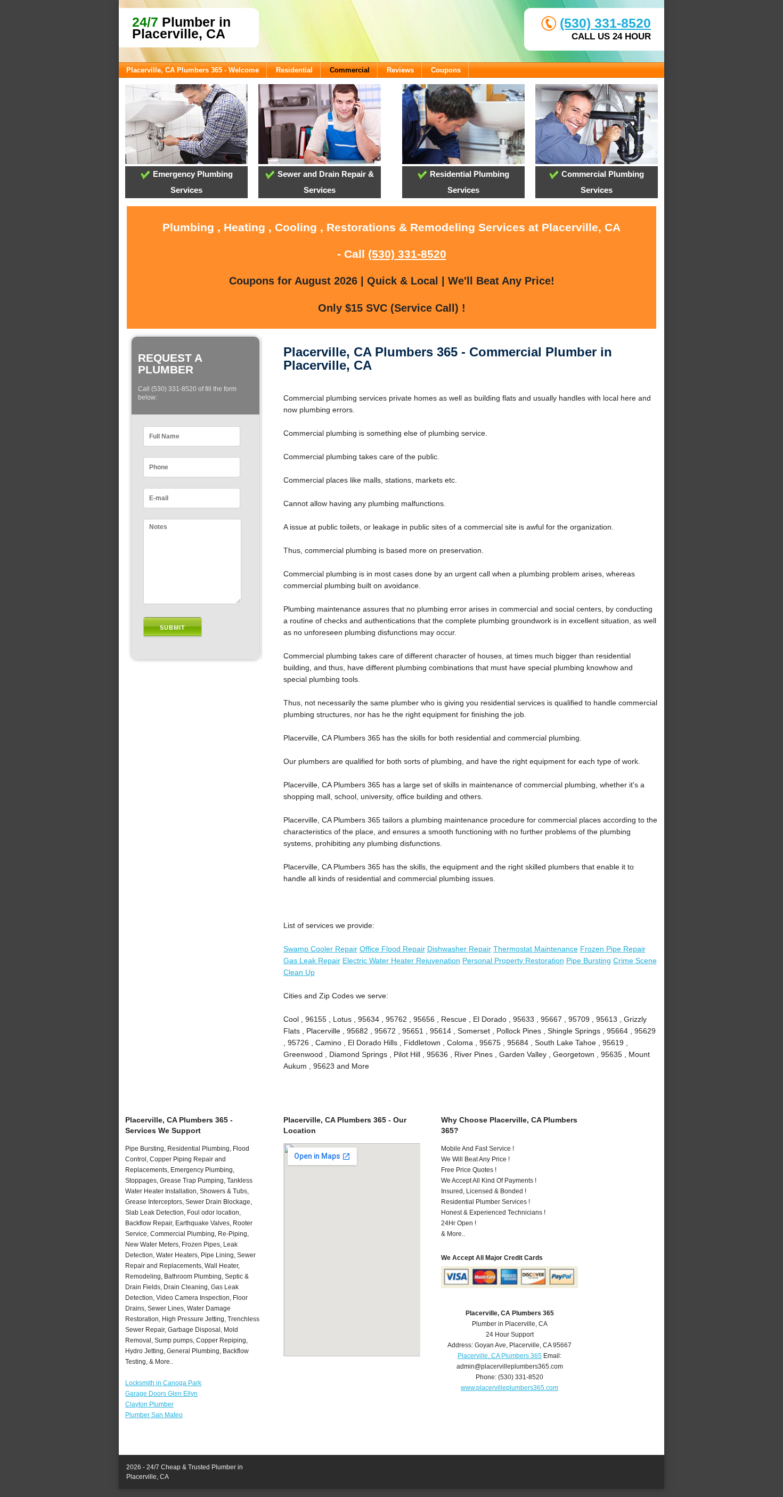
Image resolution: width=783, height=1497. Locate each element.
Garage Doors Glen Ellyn (161, 1393)
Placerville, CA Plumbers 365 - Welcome (192, 70)
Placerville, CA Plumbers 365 (500, 1356)
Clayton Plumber (149, 1404)
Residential (294, 70)
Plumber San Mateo (154, 1415)
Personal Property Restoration (513, 960)
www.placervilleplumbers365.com (509, 1388)
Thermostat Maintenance (535, 949)
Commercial (350, 70)
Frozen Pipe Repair (613, 949)
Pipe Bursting (588, 960)
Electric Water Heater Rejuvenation (401, 960)
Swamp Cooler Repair (320, 949)
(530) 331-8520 (605, 22)
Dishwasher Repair (459, 949)
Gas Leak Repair (311, 960)
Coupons (446, 70)
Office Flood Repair (392, 949)
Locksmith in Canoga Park (163, 1383)
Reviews (400, 70)
